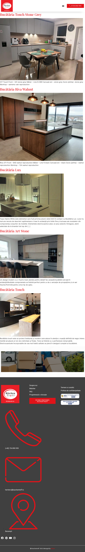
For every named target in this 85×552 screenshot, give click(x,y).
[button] (63, 6)
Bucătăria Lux (10, 170)
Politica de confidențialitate (71, 391)
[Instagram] (14, 538)
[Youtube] (10, 538)
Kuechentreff (35, 548)
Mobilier (32, 389)
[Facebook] (2, 538)
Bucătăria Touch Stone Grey (21, 14)
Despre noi (33, 385)
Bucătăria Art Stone (14, 231)
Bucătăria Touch (12, 289)
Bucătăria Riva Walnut (16, 89)
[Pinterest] (6, 538)
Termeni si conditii (67, 387)
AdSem (53, 548)
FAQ (30, 392)
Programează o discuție (38, 395)
